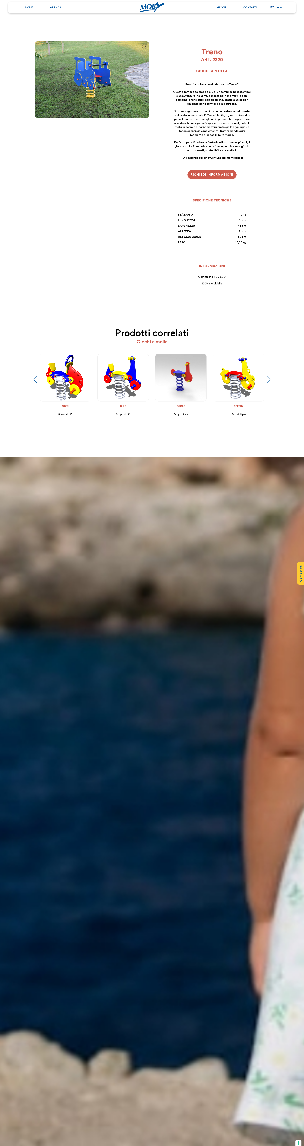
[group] (55, 385)
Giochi (221, 7)
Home (29, 7)
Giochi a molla (212, 71)
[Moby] (152, 7)
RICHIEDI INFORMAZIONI (212, 174)
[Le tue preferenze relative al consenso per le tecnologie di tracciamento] (298, 1143)
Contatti (250, 7)
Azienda (55, 7)
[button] (268, 379)
